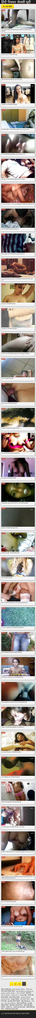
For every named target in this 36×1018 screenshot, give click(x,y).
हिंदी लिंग (28, 993)
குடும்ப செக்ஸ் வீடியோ (8, 993)
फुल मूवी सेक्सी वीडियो (14, 1001)
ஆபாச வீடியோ (6, 995)
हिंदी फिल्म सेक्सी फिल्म (16, 1005)
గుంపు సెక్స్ (23, 995)
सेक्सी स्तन (9, 1007)
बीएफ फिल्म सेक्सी (15, 997)
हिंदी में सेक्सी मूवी (22, 1003)
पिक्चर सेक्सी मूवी (6, 989)
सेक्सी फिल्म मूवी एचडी (11, 1009)
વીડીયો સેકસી (5, 999)
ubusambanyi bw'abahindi (24, 991)
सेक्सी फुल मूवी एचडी (19, 1007)
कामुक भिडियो (15, 999)
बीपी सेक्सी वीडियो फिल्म (8, 991)
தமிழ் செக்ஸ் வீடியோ (18, 989)
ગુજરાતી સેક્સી (26, 997)
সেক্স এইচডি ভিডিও (25, 999)
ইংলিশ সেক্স (29, 989)
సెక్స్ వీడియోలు (25, 1001)
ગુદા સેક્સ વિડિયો (10, 1003)
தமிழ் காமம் (15, 995)
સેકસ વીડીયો (21, 993)
